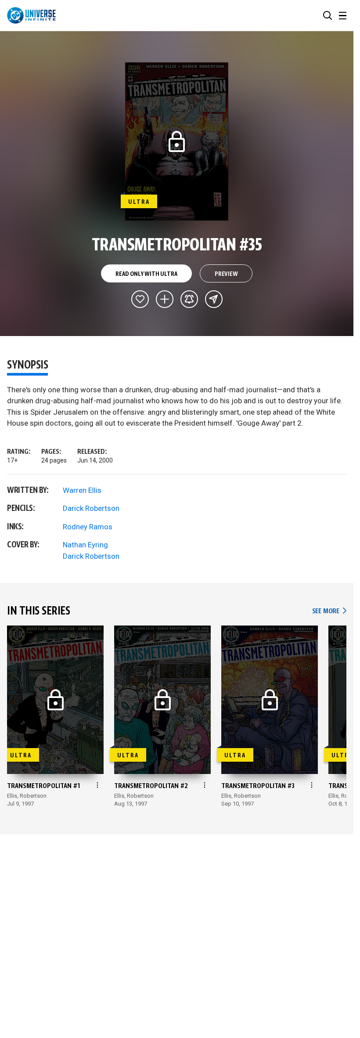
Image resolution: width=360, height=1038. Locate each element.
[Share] (214, 299)
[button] (327, 15)
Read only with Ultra (146, 274)
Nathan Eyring (85, 544)
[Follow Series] (189, 299)
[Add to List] (164, 299)
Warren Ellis (82, 490)
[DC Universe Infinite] (31, 15)
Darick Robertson (91, 508)
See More (329, 611)
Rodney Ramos (87, 526)
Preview (226, 274)
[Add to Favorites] (140, 299)
